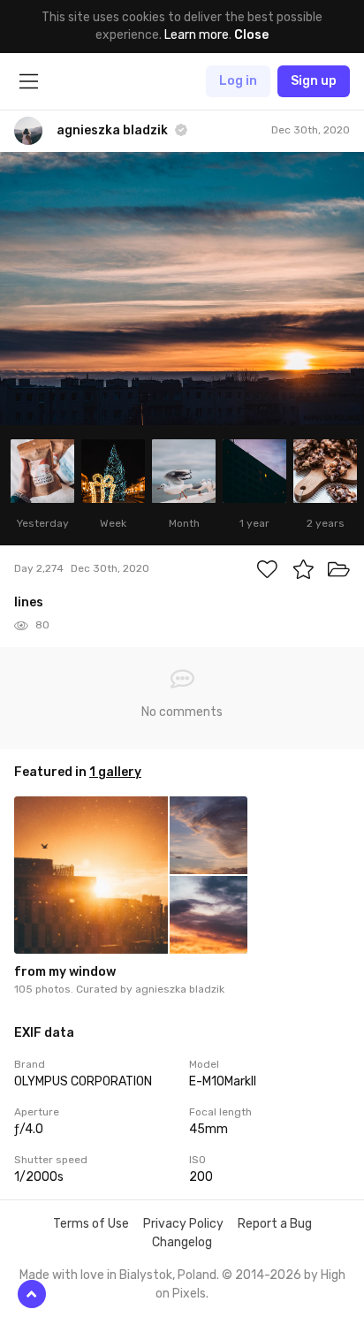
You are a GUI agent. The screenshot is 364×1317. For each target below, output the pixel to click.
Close (251, 34)
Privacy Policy (183, 1223)
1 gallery (115, 772)
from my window (65, 971)
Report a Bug (275, 1223)
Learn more (196, 34)
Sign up (314, 80)
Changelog (182, 1242)
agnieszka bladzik (179, 989)
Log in (238, 80)
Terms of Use (91, 1223)
